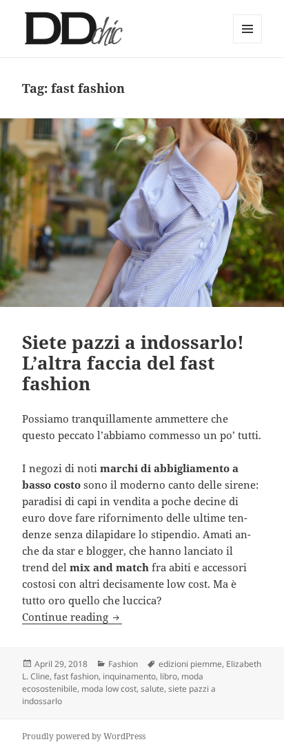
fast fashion (76, 676)
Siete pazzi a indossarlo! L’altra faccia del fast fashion (133, 363)
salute (152, 688)
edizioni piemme (190, 664)
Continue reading (72, 617)
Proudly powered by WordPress (83, 736)
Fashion (123, 664)
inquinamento (129, 676)
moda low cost (108, 688)
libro (168, 676)
